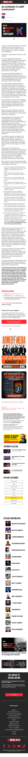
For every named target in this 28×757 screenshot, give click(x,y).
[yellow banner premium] (15, 438)
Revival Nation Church (14, 712)
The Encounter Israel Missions (14, 714)
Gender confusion (17, 408)
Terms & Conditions (14, 728)
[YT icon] (19, 746)
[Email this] (6, 39)
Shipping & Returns (14, 724)
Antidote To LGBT (8, 408)
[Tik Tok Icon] (24, 746)
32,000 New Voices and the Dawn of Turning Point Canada (14, 654)
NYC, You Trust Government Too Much (19, 450)
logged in (10, 402)
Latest (14, 484)
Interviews (14, 489)
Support (14, 720)
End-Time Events (14, 486)
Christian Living (14, 481)
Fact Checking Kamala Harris (17, 470)
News (5, 407)
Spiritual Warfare (14, 500)
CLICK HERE (5, 303)
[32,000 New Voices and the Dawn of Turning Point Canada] (14, 645)
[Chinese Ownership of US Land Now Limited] (7, 458)
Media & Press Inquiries (14, 726)
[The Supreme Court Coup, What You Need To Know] (7, 465)
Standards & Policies (14, 722)
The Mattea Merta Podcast (16, 293)
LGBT (7, 409)
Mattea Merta (10, 17)
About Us (14, 710)
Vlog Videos (13, 503)
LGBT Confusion (12, 409)
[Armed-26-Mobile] (14, 352)
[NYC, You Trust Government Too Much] (7, 451)
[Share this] (10, 39)
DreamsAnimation (17, 751)
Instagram (21, 295)
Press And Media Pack (14, 716)
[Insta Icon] (14, 746)
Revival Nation (14, 497)
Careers (14, 733)
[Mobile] (14, 385)
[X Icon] (9, 746)
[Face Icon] (4, 746)
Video (13, 495)
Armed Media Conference (14, 718)
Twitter (14, 295)
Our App (14, 731)
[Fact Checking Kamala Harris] (7, 472)
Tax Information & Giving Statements (14, 730)
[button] (25, 2)
